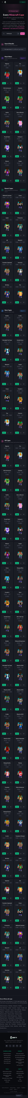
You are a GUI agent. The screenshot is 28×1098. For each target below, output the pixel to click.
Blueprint (15, 1005)
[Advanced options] (18, 33)
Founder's (8, 1009)
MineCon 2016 (3, 1016)
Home (12, 1009)
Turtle (11, 1026)
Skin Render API (20, 1077)
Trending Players (7, 1055)
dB (26, 1007)
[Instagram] (13, 1046)
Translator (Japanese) (4, 1026)
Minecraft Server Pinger (7, 1078)
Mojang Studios (18, 1018)
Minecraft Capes (7, 1061)
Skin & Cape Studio (7, 1073)
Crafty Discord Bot (20, 1073)
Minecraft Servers (20, 1053)
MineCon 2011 (18, 1011)
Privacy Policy (12, 1087)
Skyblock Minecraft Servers (20, 1063)
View (4, 83)
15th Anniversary (4, 1005)
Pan (24, 1020)
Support (18, 1087)
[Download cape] (7, 83)
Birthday (10, 1005)
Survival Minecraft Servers (20, 1060)
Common (14, 1007)
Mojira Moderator (4, 1020)
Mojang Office (11, 1018)
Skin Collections (7, 1063)
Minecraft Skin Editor (7, 1071)
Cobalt (9, 1007)
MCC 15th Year (17, 1009)
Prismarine (2, 1022)
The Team (20, 1081)
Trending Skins (7, 1059)
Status (15, 1089)
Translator (13, 1024)
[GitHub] (17, 1046)
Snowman (2, 1024)
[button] (7, 73)
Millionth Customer (9, 1011)
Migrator (2, 1011)
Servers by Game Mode (20, 1055)
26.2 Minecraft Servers (20, 1057)
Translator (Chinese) (21, 1024)
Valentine (16, 1026)
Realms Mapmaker (16, 1022)
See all (22, 58)
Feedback (23, 1087)
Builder (20, 1005)
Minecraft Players (7, 1053)
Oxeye (20, 1020)
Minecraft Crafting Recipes (7, 1076)
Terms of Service (5, 1087)
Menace (24, 1009)
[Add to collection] (10, 83)
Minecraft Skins (7, 1057)
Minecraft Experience (12, 1016)
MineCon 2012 (3, 1014)
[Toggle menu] (2, 2)
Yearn (24, 1026)
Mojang (19, 1016)
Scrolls (23, 1022)
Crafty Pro (20, 1075)
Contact (11, 1089)
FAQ (20, 1079)
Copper (18, 1007)
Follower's (2, 1009)
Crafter (22, 1007)
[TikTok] (20, 1046)
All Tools (7, 1082)
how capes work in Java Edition (17, 28)
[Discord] (6, 1046)
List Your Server (20, 1065)
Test (10, 1024)
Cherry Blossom (3, 1007)
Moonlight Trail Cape (13, 1020)
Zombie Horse (3, 1028)
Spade (6, 1024)
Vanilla (20, 1026)
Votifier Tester (7, 1080)
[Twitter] (10, 1046)
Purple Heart (9, 1022)
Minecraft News (20, 1071)
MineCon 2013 (11, 1014)
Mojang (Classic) (3, 1018)
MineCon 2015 (18, 1014)
